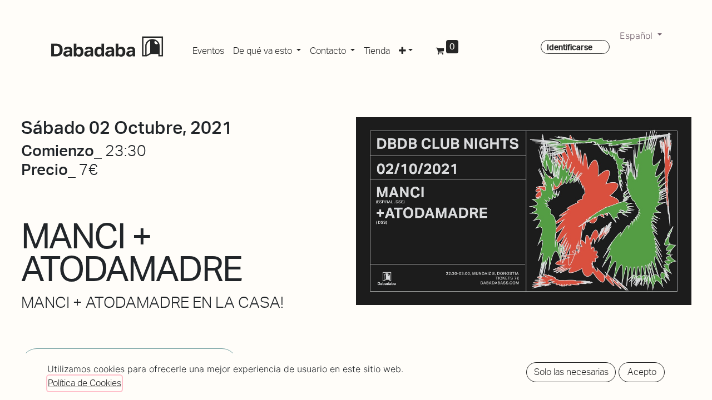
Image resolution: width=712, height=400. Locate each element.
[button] (405, 49)
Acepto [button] (641, 372)
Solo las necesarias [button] (571, 372)
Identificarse (569, 47)
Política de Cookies (84, 383)
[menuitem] (208, 49)
